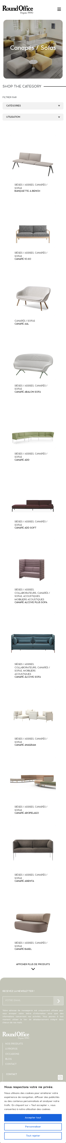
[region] (33, 1112)
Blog (8, 1059)
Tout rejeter (33, 1136)
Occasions (12, 1054)
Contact (11, 1064)
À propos (11, 1049)
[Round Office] (18, 10)
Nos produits (14, 1044)
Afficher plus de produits (33, 964)
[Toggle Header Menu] (33, 9)
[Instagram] (60, 1077)
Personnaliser (33, 1127)
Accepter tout (33, 1118)
